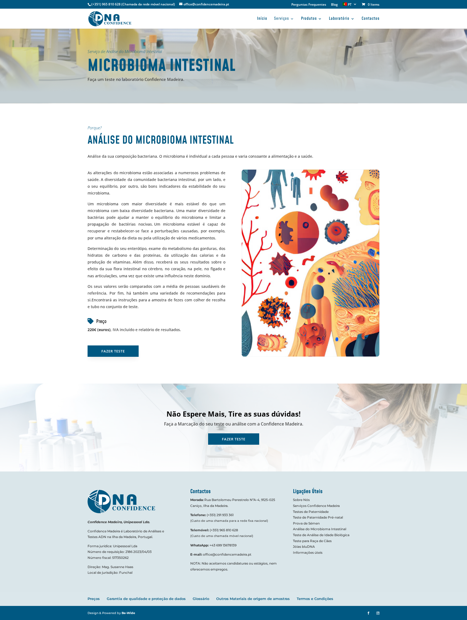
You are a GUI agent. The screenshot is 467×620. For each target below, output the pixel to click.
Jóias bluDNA (304, 547)
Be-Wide (128, 613)
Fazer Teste (113, 351)
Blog (334, 5)
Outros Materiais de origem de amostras (253, 598)
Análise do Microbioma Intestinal (319, 529)
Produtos (309, 19)
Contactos (370, 19)
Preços (94, 598)
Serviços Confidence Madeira (316, 506)
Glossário (201, 598)
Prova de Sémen (306, 523)
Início (262, 19)
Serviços (281, 19)
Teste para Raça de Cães (312, 541)
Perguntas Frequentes (308, 5)
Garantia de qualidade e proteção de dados (146, 598)
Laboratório (339, 19)
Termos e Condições (315, 598)
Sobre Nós (301, 500)
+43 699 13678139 (222, 545)
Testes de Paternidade (311, 512)
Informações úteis (307, 552)
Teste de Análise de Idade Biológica (321, 535)
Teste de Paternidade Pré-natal (318, 517)
